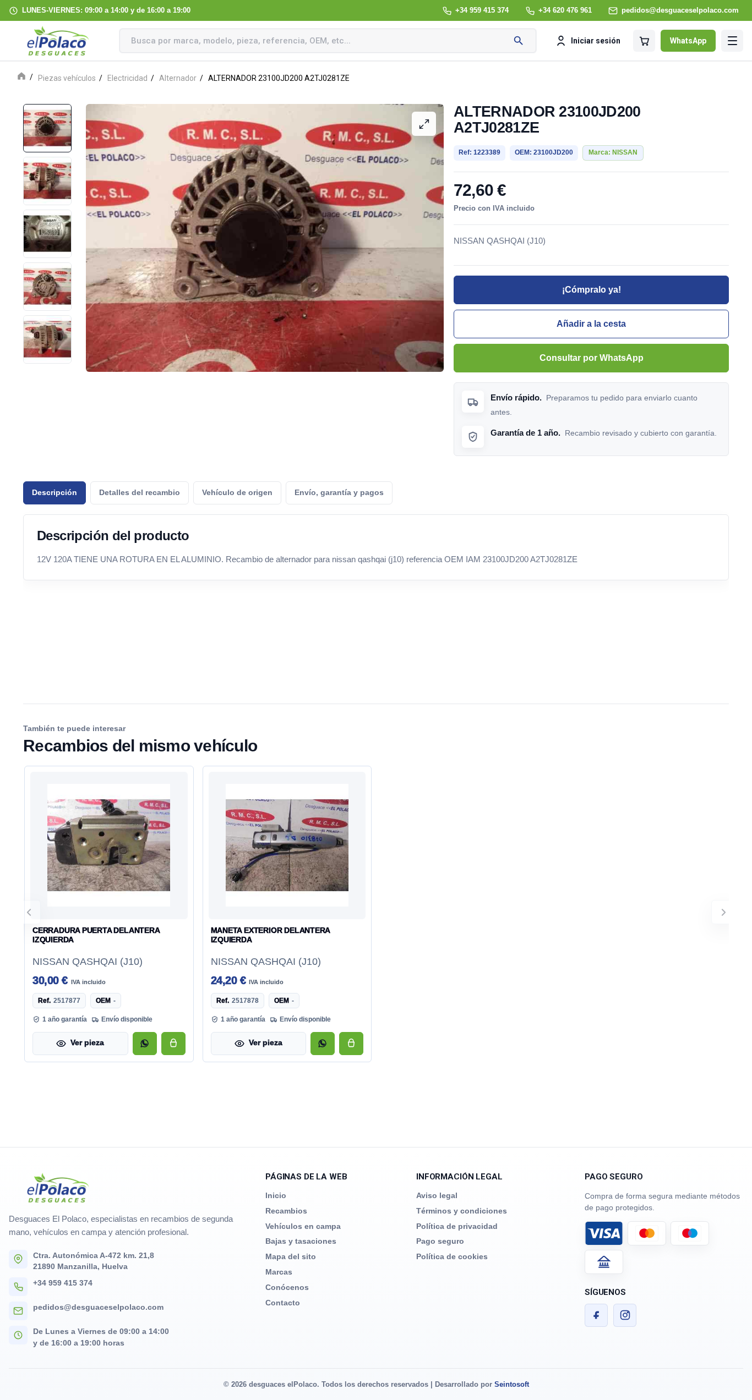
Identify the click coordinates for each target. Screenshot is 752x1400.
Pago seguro (440, 1241)
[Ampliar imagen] (424, 124)
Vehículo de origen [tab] (237, 492)
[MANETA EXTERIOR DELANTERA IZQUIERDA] (287, 845)
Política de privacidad (457, 1226)
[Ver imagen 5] (47, 339)
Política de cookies (452, 1256)
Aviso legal (436, 1195)
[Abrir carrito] (644, 41)
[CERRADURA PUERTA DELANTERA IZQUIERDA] (109, 845)
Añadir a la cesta (591, 323)
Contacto (282, 1302)
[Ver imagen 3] (47, 234)
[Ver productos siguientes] (723, 912)
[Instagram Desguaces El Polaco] (624, 1315)
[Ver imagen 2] (47, 181)
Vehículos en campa (303, 1226)
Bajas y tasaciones (300, 1241)
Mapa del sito (290, 1256)
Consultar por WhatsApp (592, 358)
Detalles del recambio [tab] (139, 492)
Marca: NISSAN (612, 152)
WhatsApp (688, 40)
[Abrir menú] (732, 41)
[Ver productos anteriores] (29, 912)
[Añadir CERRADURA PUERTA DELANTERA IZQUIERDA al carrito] (173, 1043)
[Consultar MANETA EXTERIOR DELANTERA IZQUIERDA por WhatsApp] (322, 1043)
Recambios (286, 1210)
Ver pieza (87, 1043)
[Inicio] (21, 77)
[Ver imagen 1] (47, 128)
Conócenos (287, 1287)
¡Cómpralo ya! (591, 289)
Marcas (278, 1271)
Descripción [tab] (54, 492)
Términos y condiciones (461, 1210)
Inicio (275, 1195)
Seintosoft (511, 1384)
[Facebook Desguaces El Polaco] (596, 1315)
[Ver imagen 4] (47, 286)
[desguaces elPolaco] (58, 41)
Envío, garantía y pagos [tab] (339, 492)
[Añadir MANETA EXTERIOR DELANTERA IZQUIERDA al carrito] (351, 1043)
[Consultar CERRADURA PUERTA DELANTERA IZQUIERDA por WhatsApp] (145, 1043)
